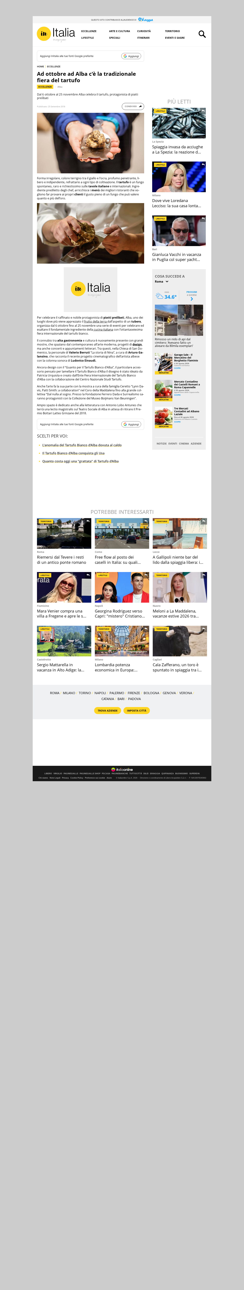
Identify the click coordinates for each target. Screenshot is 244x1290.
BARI (121, 699)
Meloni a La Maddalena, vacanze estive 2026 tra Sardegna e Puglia (174, 616)
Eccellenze (88, 31)
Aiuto (109, 778)
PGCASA (106, 774)
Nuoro (157, 605)
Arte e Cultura (119, 31)
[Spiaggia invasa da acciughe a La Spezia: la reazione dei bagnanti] (179, 123)
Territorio (172, 31)
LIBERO (48, 774)
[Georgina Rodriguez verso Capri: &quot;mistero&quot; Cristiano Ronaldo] (122, 587)
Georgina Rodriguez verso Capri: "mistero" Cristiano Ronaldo (118, 616)
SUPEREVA (194, 774)
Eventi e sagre (175, 37)
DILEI (145, 774)
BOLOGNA (151, 693)
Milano (156, 195)
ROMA (54, 693)
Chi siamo (43, 778)
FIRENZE (134, 693)
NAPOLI (100, 693)
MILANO (69, 693)
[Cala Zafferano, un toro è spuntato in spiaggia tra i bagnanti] (180, 641)
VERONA (185, 693)
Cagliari (157, 659)
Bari (154, 249)
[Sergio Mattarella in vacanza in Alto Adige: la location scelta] (64, 641)
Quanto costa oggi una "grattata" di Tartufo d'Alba (80, 461)
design (137, 344)
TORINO (85, 693)
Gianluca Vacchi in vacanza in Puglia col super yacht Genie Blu (176, 259)
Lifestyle (87, 37)
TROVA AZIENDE (108, 710)
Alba (60, 86)
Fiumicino (43, 605)
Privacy (65, 778)
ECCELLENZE (53, 66)
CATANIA (107, 699)
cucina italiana (103, 329)
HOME (40, 66)
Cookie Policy (76, 778)
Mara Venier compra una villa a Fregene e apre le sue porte (62, 616)
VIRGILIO (57, 774)
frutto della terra (95, 321)
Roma (40, 552)
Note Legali (55, 778)
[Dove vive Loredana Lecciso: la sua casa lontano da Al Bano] (179, 177)
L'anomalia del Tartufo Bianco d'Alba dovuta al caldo (82, 445)
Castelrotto (44, 659)
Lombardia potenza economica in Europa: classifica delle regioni (115, 670)
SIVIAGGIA (155, 774)
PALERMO (116, 693)
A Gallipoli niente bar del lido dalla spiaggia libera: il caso (177, 562)
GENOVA (169, 693)
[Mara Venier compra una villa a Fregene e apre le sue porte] (64, 587)
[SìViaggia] (145, 20)
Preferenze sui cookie (95, 778)
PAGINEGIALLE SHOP (90, 774)
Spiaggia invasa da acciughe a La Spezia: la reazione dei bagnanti (177, 152)
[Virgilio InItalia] (56, 34)
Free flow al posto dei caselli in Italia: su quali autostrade (116, 562)
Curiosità (144, 31)
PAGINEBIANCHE (120, 774)
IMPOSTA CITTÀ (136, 710)
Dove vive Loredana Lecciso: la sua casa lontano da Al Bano (177, 205)
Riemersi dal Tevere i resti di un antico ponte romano (61, 559)
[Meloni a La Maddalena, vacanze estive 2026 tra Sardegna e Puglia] (180, 587)
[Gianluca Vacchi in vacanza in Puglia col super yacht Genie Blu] (179, 230)
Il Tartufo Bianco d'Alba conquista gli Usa (73, 453)
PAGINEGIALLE (71, 774)
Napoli (99, 605)
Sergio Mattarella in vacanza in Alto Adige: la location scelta (59, 670)
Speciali (114, 37)
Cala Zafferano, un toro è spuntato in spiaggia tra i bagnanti (175, 670)
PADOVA (134, 699)
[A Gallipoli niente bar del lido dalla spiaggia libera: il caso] (180, 533)
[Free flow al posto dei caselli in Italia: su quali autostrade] (122, 533)
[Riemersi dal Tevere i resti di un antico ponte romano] (64, 533)
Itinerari (143, 37)
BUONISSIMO (181, 774)
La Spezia (158, 141)
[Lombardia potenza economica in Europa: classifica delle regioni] (122, 641)
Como (98, 552)
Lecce (156, 552)
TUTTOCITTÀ (135, 774)
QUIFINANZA (167, 774)
